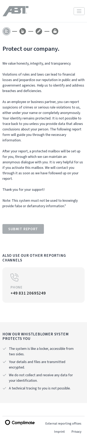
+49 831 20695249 (28, 293)
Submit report (23, 229)
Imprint (59, 431)
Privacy (76, 431)
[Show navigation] (79, 11)
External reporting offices (63, 423)
